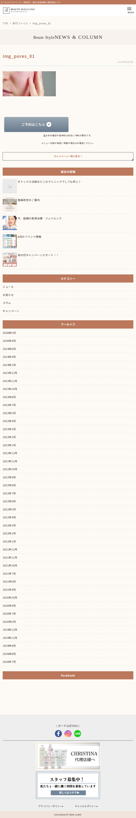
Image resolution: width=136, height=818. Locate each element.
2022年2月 (9, 533)
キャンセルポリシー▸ (86, 806)
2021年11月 (10, 557)
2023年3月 (9, 429)
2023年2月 (9, 437)
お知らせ (8, 295)
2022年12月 (10, 453)
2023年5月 (9, 413)
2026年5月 (9, 333)
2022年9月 (9, 477)
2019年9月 (9, 645)
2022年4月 (9, 517)
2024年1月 (9, 365)
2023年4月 (9, 421)
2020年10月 (10, 597)
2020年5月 (9, 621)
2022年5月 (9, 509)
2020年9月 (9, 605)
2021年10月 (10, 565)
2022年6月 (9, 501)
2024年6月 (9, 349)
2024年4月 (9, 357)
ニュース (8, 287)
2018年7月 (9, 662)
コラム (7, 303)
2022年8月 (9, 485)
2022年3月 (9, 525)
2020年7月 (9, 613)
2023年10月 (10, 389)
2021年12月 (10, 549)
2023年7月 (9, 405)
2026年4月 (9, 341)
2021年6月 (9, 581)
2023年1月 (9, 445)
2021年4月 (9, 589)
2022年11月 (10, 461)
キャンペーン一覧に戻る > (68, 156)
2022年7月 (9, 493)
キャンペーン (11, 311)
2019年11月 (10, 638)
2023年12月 (10, 373)
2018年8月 (9, 654)
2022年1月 (9, 541)
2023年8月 (9, 397)
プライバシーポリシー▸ (51, 806)
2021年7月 (9, 573)
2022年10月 (10, 469)
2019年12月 (10, 629)
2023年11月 (10, 381)
